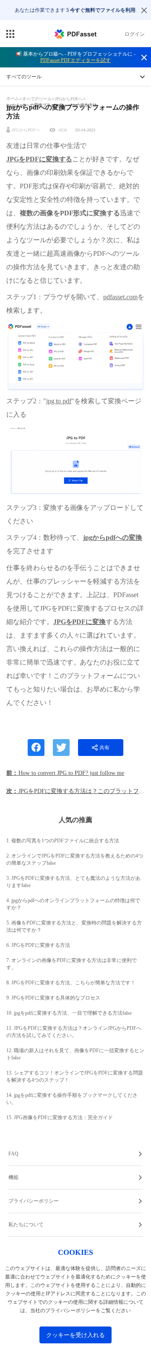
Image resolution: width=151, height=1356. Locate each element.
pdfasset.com (120, 296)
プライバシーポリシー (33, 1201)
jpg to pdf (59, 401)
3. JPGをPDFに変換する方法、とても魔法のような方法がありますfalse (73, 881)
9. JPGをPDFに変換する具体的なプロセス (53, 998)
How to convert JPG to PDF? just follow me (71, 773)
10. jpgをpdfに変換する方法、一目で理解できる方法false (69, 1013)
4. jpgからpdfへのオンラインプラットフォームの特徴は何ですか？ (73, 904)
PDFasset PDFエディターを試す (75, 60)
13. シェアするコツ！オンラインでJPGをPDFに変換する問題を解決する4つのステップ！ (74, 1076)
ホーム (13, 98)
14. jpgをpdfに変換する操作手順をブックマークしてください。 (72, 1098)
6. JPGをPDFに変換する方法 (38, 945)
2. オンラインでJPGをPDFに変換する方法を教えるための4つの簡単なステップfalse (74, 859)
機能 (13, 1177)
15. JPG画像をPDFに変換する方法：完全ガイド (59, 1117)
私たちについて (26, 1224)
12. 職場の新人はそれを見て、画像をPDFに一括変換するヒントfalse (75, 1054)
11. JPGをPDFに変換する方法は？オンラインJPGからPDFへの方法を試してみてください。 (73, 1031)
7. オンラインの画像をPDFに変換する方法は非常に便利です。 (71, 963)
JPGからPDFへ (69, 98)
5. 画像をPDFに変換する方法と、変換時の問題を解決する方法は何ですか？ (74, 926)
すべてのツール (37, 98)
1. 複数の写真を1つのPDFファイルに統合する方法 (62, 841)
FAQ (13, 1154)
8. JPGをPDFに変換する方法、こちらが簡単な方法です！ (70, 983)
